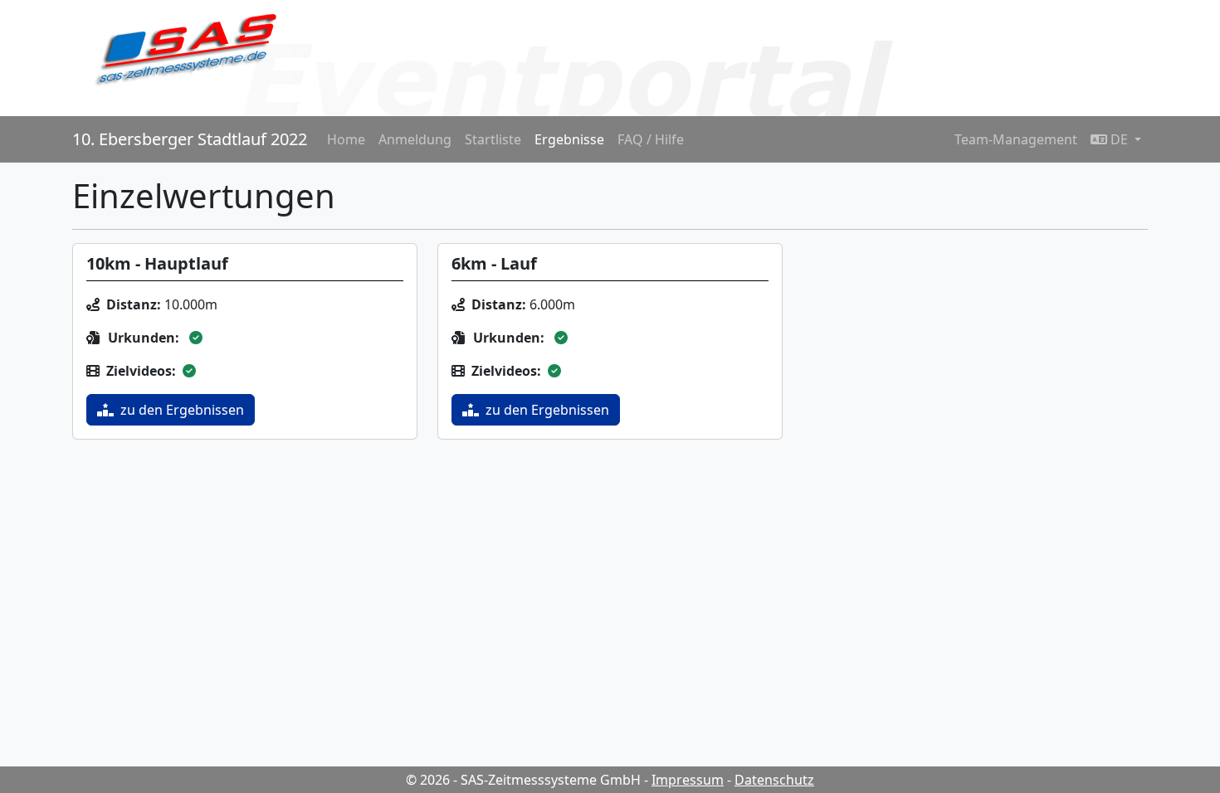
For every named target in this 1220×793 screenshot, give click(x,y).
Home (346, 139)
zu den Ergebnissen (182, 410)
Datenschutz (774, 780)
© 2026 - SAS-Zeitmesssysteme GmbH (523, 780)
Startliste (493, 139)
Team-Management (1015, 139)
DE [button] (1119, 139)
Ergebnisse (569, 139)
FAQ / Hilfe (650, 139)
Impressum (687, 780)
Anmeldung (414, 139)
